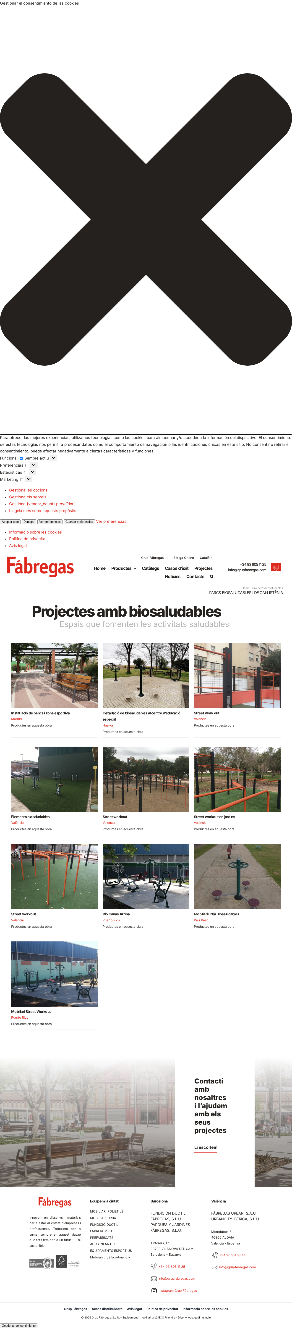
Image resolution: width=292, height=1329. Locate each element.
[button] (146, 220)
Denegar (28, 521)
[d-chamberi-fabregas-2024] (54, 644)
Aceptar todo (10, 521)
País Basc (201, 920)
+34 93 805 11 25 (253, 564)
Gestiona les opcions (28, 490)
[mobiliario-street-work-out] (146, 748)
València (200, 719)
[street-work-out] (237, 644)
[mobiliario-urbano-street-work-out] (54, 943)
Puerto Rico (111, 920)
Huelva (108, 725)
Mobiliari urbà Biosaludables (216, 914)
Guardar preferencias (79, 521)
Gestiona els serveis (27, 497)
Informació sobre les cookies (35, 532)
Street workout (115, 816)
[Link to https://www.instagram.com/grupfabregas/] (154, 1291)
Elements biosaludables (30, 816)
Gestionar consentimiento (19, 1325)
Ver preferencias (50, 521)
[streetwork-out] (54, 846)
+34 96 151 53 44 (232, 1255)
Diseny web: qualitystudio (194, 1317)
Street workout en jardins (214, 816)
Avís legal (18, 545)
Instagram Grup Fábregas (178, 1290)
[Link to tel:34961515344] (215, 1255)
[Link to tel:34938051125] (154, 1267)
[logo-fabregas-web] (40, 558)
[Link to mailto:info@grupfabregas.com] (154, 1279)
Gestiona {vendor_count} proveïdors (42, 504)
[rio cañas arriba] (146, 846)
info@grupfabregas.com (247, 570)
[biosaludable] (237, 846)
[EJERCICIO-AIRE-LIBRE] (146, 644)
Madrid (16, 719)
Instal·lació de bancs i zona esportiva (40, 713)
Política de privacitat (28, 538)
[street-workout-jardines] (237, 748)
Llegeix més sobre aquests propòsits (42, 510)
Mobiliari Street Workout (31, 1011)
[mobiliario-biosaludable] (54, 748)
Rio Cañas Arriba (116, 914)
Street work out (206, 713)
